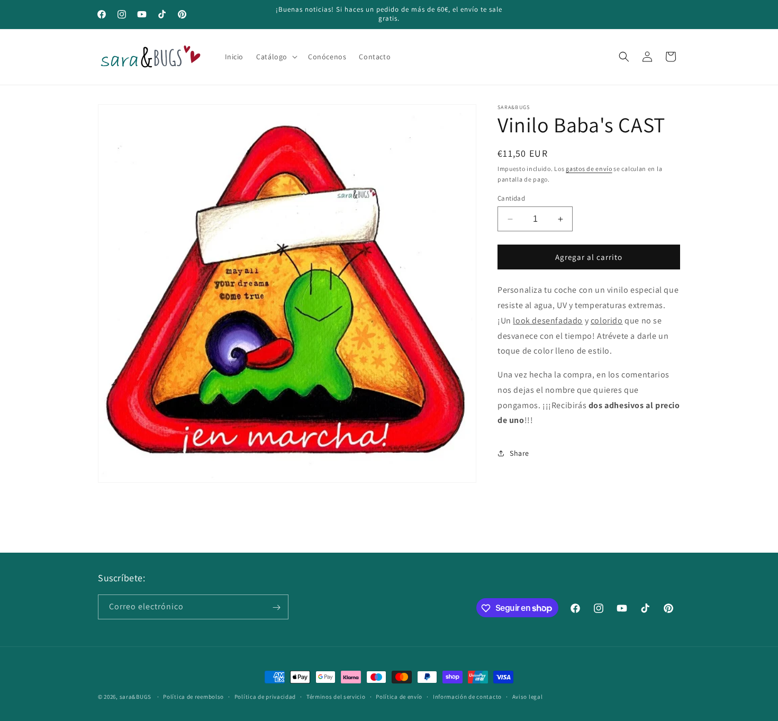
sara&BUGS (135, 696)
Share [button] (519, 453)
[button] (276, 57)
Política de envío (399, 696)
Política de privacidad (265, 696)
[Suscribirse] (276, 607)
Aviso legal (527, 696)
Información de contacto (467, 696)
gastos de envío (589, 169)
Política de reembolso (193, 696)
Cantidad (511, 198)
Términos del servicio (336, 696)
